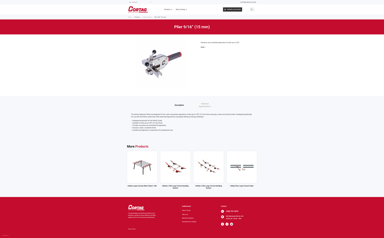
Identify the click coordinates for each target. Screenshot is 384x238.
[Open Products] (171, 9)
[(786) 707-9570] (222, 211)
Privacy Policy (132, 229)
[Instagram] (227, 224)
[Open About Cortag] (186, 9)
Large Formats (147, 17)
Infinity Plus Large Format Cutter (242, 186)
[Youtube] (231, 224)
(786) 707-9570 (232, 211)
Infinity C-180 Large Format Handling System (175, 187)
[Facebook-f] (222, 224)
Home (130, 17)
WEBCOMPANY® (5, 235)
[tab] (179, 105)
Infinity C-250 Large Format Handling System (208, 187)
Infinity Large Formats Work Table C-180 (142, 186)
